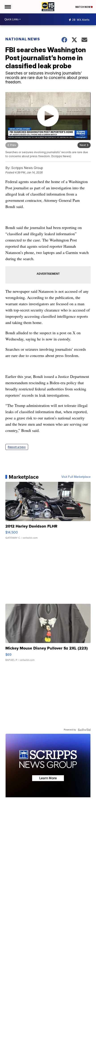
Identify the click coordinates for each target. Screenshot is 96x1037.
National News (22, 39)
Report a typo (17, 447)
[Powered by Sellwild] (84, 729)
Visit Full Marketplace (76, 476)
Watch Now (83, 7)
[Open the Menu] (7, 6)
